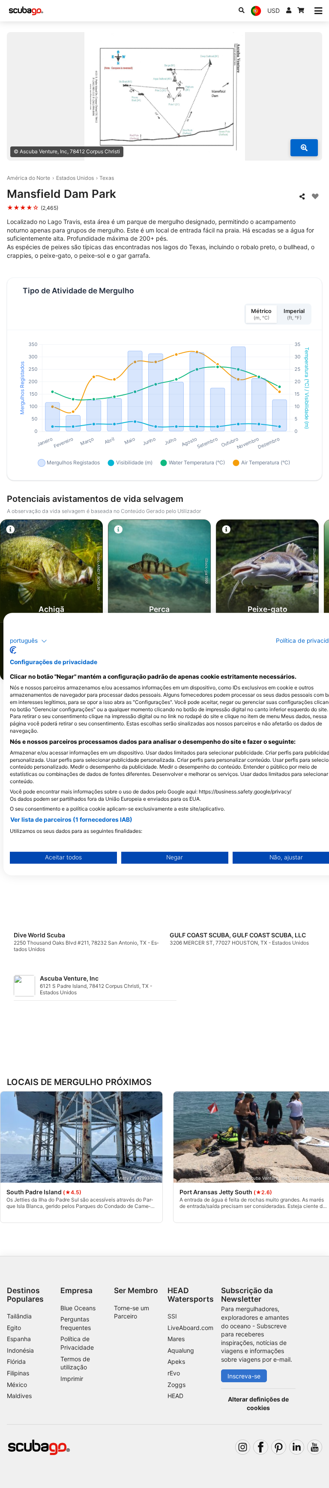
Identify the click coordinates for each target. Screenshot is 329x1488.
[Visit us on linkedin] (296, 1447)
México (17, 1384)
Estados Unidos (75, 178)
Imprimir (71, 1378)
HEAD (175, 1395)
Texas (106, 178)
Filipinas (18, 1373)
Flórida (16, 1361)
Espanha (19, 1338)
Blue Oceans (78, 1308)
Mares (176, 1338)
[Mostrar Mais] (304, 147)
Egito (14, 1327)
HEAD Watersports (190, 1294)
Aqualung (180, 1350)
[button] (28, 641)
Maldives (19, 1395)
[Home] (26, 10)
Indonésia (20, 1350)
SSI (172, 1316)
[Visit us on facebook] (260, 1447)
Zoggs (176, 1384)
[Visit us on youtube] (314, 1447)
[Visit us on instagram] (242, 1447)
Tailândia (19, 1316)
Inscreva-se (243, 1376)
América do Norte (28, 178)
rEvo (173, 1373)
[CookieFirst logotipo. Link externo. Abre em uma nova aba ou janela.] (13, 650)
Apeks (176, 1361)
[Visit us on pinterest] (278, 1447)
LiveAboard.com (190, 1327)
